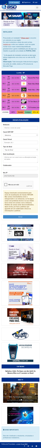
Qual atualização (8, 154)
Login (36, 2)
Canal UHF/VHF (8, 132)
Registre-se (27, 2)
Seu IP (5, 173)
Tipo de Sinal (7, 147)
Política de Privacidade (8, 444)
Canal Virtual (7, 139)
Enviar (20, 217)
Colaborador (7, 165)
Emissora (6, 125)
